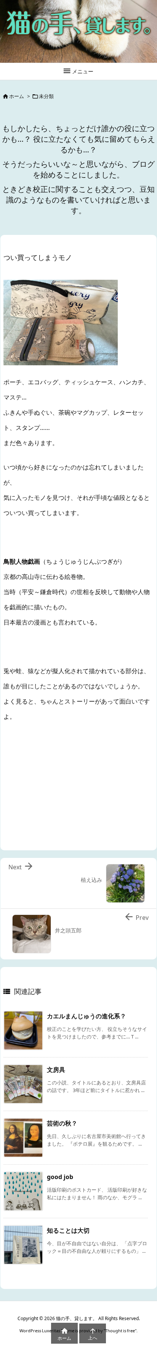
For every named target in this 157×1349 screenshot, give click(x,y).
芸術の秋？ (62, 1123)
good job (60, 1177)
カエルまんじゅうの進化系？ (86, 1016)
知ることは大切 (68, 1230)
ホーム (16, 96)
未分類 (46, 96)
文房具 (56, 1069)
